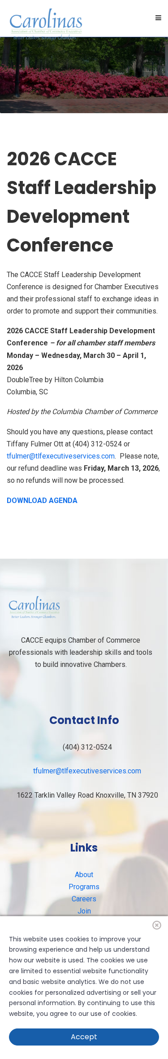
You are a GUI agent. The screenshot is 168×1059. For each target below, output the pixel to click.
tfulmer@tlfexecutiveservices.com (61, 456)
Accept (84, 1037)
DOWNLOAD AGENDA (42, 500)
